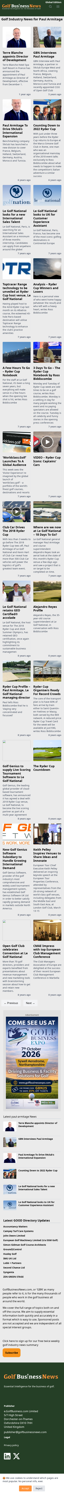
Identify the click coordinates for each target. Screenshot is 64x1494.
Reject (39, 1488)
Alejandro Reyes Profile (45, 608)
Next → (30, 1003)
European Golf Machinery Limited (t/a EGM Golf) (30, 1240)
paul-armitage (20, 1116)
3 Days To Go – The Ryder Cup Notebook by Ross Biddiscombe (46, 373)
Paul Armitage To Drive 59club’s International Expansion (15, 130)
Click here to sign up (15, 1341)
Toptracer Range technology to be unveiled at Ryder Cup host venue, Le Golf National (17, 291)
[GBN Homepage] (21, 6)
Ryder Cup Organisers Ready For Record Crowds (47, 690)
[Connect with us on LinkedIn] (8, 1456)
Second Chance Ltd (14, 1267)
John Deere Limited (14, 1235)
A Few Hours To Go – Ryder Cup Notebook (16, 371)
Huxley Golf (9, 1253)
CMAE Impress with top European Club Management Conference (47, 951)
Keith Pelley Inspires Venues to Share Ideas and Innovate (47, 855)
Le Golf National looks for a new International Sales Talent (14, 216)
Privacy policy (11, 1445)
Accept (25, 1488)
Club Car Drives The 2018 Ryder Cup (14, 530)
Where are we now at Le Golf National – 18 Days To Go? (47, 530)
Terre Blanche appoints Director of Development (15, 56)
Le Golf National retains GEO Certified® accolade (14, 612)
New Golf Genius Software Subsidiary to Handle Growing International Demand (15, 859)
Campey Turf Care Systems (18, 1231)
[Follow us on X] (16, 1456)
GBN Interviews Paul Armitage (44, 54)
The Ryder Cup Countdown (43, 768)
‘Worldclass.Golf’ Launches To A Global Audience (14, 461)
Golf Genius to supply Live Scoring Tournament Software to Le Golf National (17, 773)
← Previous (11, 1003)
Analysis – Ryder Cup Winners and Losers (45, 287)
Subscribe (11, 1353)
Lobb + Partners (12, 1263)
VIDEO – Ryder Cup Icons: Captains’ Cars (47, 461)
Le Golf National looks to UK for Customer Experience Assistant (45, 218)
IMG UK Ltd (9, 1258)
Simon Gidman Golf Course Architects (24, 1244)
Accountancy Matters (15, 1226)
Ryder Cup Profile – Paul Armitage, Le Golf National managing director (16, 692)
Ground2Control (12, 1249)
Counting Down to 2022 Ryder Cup (46, 127)
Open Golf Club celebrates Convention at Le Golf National (15, 951)
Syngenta (8, 1272)
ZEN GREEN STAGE (13, 1276)
